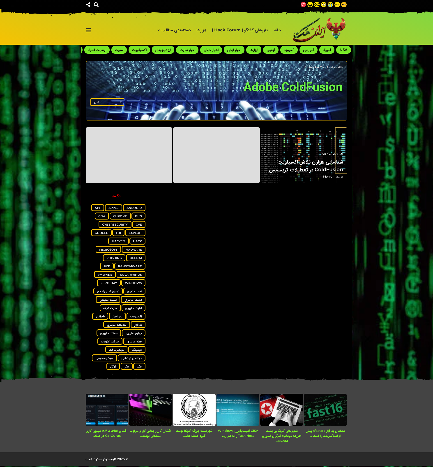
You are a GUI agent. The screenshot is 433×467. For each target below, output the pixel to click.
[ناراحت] (330, 4)
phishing (114, 258)
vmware (105, 274)
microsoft (108, 249)
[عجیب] (337, 4)
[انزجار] (323, 4)
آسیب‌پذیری (134, 291)
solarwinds (131, 274)
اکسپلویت (139, 50)
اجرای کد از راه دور (108, 291)
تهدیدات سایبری (117, 324)
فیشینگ (137, 349)
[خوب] (303, 4)
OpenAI (136, 258)
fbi (118, 233)
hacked (118, 241)
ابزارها (201, 30)
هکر (126, 366)
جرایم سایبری (133, 333)
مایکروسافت (116, 349)
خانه (277, 30)
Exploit (135, 233)
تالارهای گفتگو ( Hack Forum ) (240, 30)
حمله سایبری (134, 341)
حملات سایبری (108, 333)
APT (98, 208)
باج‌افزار (100, 316)
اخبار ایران (234, 50)
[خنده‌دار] (310, 4)
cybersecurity (115, 224)
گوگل (113, 366)
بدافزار (138, 324)
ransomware (130, 266)
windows (133, 283)
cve (139, 224)
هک (139, 366)
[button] (96, 4)
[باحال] (317, 4)
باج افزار (117, 316)
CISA (101, 216)
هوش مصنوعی (104, 358)
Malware (133, 249)
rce (107, 266)
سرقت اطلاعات (110, 341)
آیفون (271, 50)
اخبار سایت (187, 50)
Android (134, 208)
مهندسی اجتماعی (131, 358)
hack (137, 241)
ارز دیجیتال (163, 50)
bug (138, 216)
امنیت (119, 50)
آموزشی (308, 50)
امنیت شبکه (110, 308)
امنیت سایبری (133, 308)
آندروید (289, 50)
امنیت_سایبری (133, 299)
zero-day (109, 283)
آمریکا (327, 50)
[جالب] (344, 4)
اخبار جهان (211, 50)
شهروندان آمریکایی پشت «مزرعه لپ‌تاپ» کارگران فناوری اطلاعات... (282, 436)
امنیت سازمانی (108, 299)
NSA (344, 50)
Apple (113, 208)
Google (101, 233)
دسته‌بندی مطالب (176, 30)
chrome (120, 216)
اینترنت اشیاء (97, 50)
